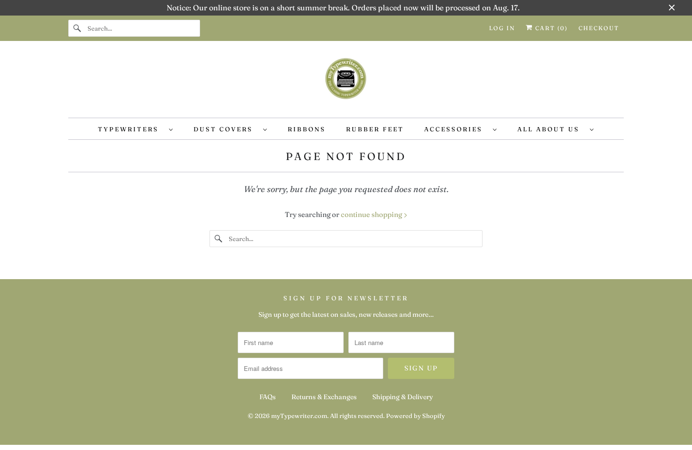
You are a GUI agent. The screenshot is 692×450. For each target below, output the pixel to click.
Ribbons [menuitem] (307, 129)
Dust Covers (225, 129)
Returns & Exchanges (324, 397)
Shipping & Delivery (402, 397)
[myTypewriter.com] (346, 81)
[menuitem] (136, 128)
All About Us (551, 129)
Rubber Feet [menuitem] (375, 129)
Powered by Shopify (415, 415)
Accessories (456, 129)
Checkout (599, 28)
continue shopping (372, 214)
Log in (502, 28)
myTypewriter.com (299, 415)
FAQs (267, 397)
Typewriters (131, 129)
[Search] (77, 28)
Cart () (550, 28)
